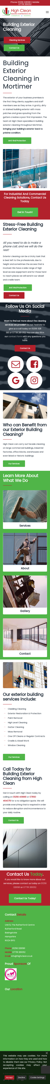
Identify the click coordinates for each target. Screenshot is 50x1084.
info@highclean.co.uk (21, 956)
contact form (15, 336)
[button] (47, 11)
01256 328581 (24, 2)
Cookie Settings (37, 1077)
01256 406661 (19, 796)
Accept (9, 1077)
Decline (21, 1077)
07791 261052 (24, 4)
